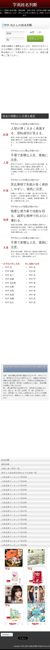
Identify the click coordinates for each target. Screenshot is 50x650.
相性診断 (5, 464)
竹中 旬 (32, 291)
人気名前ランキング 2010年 (14, 541)
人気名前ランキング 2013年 (14, 528)
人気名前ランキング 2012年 (14, 532)
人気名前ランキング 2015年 (14, 520)
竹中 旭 (32, 283)
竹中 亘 (32, 287)
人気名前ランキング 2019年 (14, 503)
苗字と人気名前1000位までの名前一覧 (19, 473)
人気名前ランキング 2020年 (14, 498)
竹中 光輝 (9, 279)
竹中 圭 (32, 275)
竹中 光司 (9, 291)
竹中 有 (32, 295)
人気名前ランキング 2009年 (14, 545)
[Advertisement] (25, 86)
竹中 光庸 (9, 298)
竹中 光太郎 (10, 283)
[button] (7, 634)
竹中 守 (32, 279)
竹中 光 (8, 267)
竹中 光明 (9, 295)
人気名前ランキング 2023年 (14, 486)
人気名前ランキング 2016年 (14, 515)
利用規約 (6, 635)
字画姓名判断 (25, 4)
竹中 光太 (9, 302)
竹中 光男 (9, 287)
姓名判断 (5, 460)
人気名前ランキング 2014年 (14, 524)
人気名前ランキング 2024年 (14, 481)
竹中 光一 (9, 275)
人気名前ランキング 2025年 (14, 477)
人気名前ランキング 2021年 (14, 494)
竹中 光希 (9, 271)
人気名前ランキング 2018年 (14, 507)
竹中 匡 (32, 298)
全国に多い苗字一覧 (10, 468)
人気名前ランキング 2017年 (14, 511)
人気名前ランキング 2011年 (14, 537)
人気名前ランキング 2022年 (14, 490)
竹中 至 (32, 302)
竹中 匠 (32, 271)
